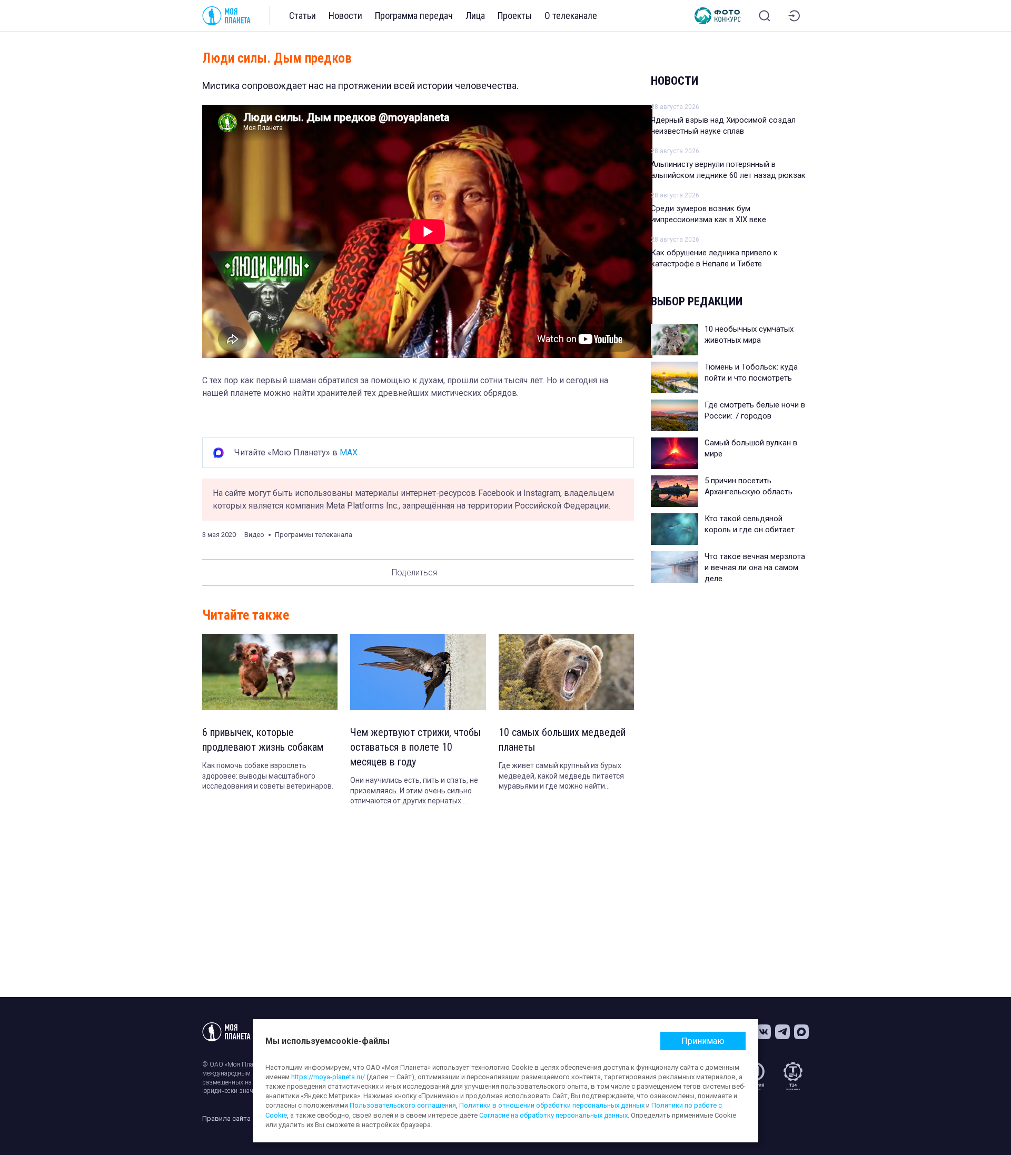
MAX (349, 452)
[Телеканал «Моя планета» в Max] (801, 1031)
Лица (475, 15)
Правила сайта (226, 1118)
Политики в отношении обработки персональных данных (552, 1105)
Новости (345, 15)
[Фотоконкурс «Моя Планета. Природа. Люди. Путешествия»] (718, 16)
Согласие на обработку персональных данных (553, 1115)
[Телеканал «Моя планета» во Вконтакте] (763, 1031)
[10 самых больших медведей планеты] (566, 672)
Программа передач (414, 15)
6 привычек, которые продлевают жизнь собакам (262, 739)
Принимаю (703, 1041)
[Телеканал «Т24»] (793, 1076)
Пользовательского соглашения (403, 1105)
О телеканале (570, 15)
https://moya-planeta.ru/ (328, 1077)
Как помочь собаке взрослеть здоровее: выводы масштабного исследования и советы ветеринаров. (267, 775)
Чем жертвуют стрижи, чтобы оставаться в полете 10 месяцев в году (415, 747)
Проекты (515, 15)
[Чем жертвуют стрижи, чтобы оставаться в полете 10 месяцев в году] (417, 672)
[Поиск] (764, 16)
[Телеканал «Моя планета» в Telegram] (782, 1031)
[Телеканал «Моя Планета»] (226, 15)
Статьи (302, 15)
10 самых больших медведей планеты (562, 739)
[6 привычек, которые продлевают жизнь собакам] (270, 672)
